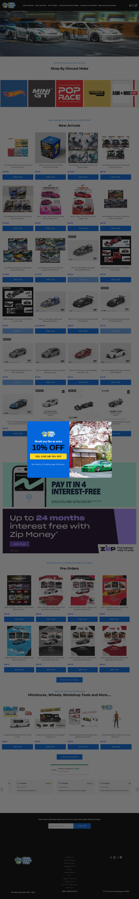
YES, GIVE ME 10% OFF (48, 456)
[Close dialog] (109, 423)
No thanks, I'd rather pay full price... (48, 464)
